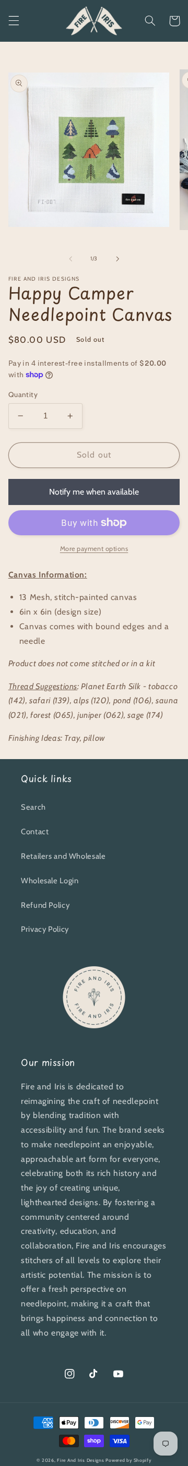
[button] (14, 21)
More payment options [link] (94, 548)
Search (33, 807)
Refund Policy (45, 905)
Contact (35, 831)
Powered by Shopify (128, 1460)
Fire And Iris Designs (80, 1460)
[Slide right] (117, 258)
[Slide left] (70, 258)
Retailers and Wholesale (63, 856)
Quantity (23, 394)
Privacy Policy (45, 929)
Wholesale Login (49, 880)
